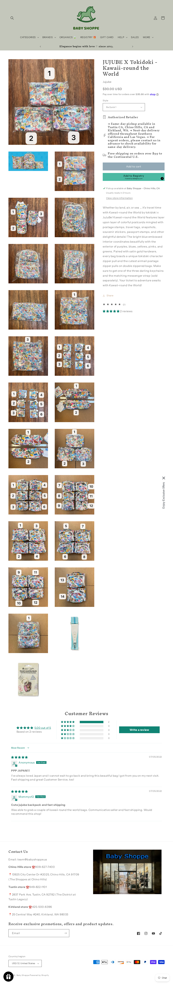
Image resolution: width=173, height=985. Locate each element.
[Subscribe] (65, 933)
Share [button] (110, 295)
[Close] (163, 478)
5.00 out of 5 (42, 727)
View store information (119, 198)
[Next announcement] (132, 46)
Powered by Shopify (39, 975)
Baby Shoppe (23, 975)
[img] (19, 757)
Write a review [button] (139, 729)
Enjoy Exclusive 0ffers (163, 495)
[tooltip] (162, 178)
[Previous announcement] (40, 46)
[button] (12, 18)
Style (105, 100)
